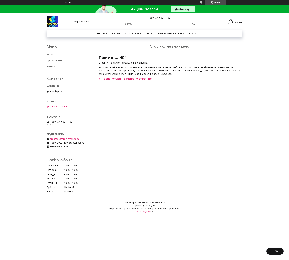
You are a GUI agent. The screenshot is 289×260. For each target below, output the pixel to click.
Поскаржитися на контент (139, 208)
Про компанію (55, 60)
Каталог (117, 33)
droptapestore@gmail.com (64, 138)
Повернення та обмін (170, 33)
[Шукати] (194, 24)
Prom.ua (161, 202)
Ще (191, 33)
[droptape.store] (52, 21)
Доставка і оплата (140, 33)
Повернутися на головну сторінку (126, 79)
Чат (277, 251)
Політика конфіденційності (167, 208)
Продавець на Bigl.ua (144, 205)
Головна (101, 33)
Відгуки (51, 66)
